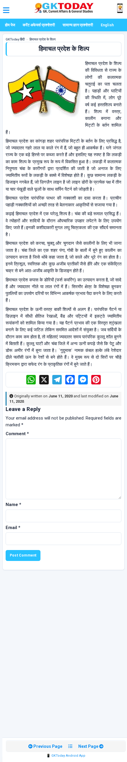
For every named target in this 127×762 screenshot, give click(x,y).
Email (13, 527)
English (107, 25)
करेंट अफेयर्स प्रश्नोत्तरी (39, 25)
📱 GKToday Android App (65, 756)
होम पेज (10, 25)
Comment (17, 433)
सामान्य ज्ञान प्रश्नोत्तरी (78, 25)
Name (13, 504)
